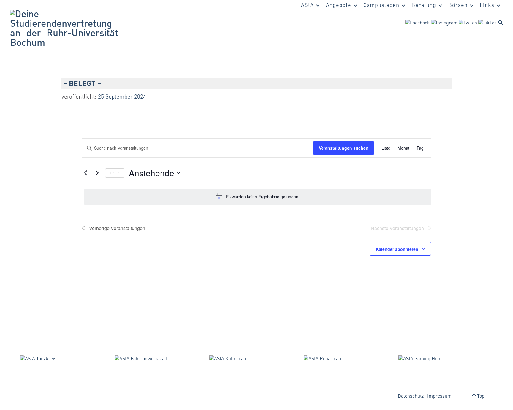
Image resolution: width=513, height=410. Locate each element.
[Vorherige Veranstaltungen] (85, 173)
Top (480, 396)
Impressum (439, 396)
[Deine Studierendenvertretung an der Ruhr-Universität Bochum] (64, 29)
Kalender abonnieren (397, 249)
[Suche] (500, 22)
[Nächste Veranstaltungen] (97, 173)
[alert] (257, 197)
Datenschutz (411, 396)
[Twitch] (468, 23)
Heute (115, 172)
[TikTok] (487, 23)
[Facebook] (417, 23)
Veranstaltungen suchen (343, 148)
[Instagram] (444, 23)
